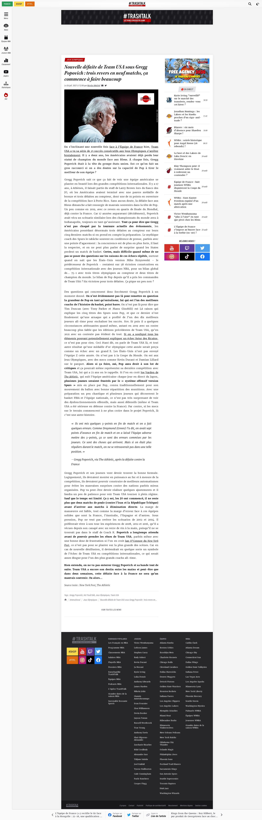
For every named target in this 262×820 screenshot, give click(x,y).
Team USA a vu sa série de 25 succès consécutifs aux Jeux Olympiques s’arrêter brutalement (111, 151)
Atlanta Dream (192, 648)
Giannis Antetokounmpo (141, 697)
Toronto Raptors (168, 783)
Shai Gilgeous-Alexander (141, 738)
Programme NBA (116, 648)
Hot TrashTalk (89, 595)
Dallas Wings (192, 662)
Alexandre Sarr (141, 754)
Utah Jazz (164, 788)
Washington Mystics (195, 706)
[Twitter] (105, 85)
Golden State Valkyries (196, 667)
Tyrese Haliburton (142, 769)
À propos (123, 805)
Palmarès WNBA (193, 711)
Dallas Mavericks (168, 672)
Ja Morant (138, 667)
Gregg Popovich (76, 595)
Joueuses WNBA (193, 720)
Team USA (115, 595)
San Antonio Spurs (168, 774)
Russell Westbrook (143, 723)
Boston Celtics (166, 648)
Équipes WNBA (193, 715)
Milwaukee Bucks (168, 720)
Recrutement (173, 805)
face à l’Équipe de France (126, 146)
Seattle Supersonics (169, 779)
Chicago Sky (191, 652)
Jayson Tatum (140, 718)
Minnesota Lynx (193, 686)
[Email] (101, 85)
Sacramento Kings (168, 769)
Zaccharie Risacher (143, 745)
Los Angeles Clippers (170, 701)
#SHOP (19, 3)
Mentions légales (186, 805)
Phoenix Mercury (194, 696)
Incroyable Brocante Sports (117, 702)
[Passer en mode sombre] (257, 4)
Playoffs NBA (114, 662)
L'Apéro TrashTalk (117, 689)
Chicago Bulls (166, 662)
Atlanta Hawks (167, 643)
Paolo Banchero (141, 779)
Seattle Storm (192, 701)
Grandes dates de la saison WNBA (195, 726)
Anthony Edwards (142, 682)
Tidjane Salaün (141, 759)
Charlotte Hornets (168, 657)
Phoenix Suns (166, 759)
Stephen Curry (141, 652)
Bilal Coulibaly (141, 749)
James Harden (140, 686)
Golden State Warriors (170, 686)
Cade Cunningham (142, 774)
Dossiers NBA (114, 667)
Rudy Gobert (140, 657)
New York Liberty (194, 691)
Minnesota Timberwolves (166, 726)
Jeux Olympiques (90, 599)
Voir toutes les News (111, 609)
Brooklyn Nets (167, 652)
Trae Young (139, 728)
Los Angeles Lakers (169, 706)
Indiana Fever (192, 672)
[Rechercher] (250, 4)
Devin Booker (140, 713)
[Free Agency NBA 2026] (187, 71)
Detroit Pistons (167, 682)
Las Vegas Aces (193, 677)
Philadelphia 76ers (168, 754)
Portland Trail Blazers (170, 764)
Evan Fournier (141, 703)
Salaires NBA (114, 657)
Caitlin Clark (191, 643)
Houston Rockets (168, 691)
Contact (131, 805)
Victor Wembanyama (143, 643)
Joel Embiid (139, 764)
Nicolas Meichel (93, 85)
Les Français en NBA (118, 643)
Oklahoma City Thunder (167, 743)
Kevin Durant (140, 662)
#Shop (72, 651)
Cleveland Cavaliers (169, 667)
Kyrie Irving (139, 672)
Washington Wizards (169, 793)
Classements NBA (116, 652)
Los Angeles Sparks (195, 682)
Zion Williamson (141, 708)
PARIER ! (7, 3)
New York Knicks (168, 737)
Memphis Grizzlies (169, 711)
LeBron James (140, 648)
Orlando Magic (166, 749)
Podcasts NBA (114, 684)
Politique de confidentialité (156, 805)
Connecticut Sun (193, 657)
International (75, 599)
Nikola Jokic (140, 691)
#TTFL (30, 3)
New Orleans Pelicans (170, 732)
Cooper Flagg (140, 783)
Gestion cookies (201, 805)
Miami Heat (165, 715)
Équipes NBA (114, 679)
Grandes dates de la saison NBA (117, 695)
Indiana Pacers (167, 696)
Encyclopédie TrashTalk (114, 673)
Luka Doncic (140, 677)
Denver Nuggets (167, 677)
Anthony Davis (141, 732)
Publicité (140, 805)
